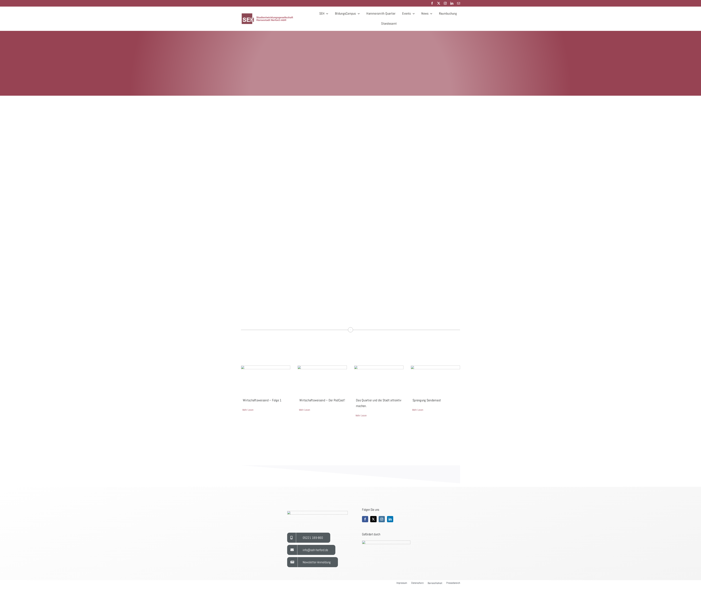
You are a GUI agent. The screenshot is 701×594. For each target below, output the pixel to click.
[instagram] (445, 3)
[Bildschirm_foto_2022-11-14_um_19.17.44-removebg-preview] (268, 14)
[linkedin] (451, 3)
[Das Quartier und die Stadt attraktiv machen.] (378, 378)
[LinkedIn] (390, 519)
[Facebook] (365, 519)
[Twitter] (373, 519)
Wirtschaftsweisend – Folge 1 (262, 400)
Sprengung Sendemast (427, 400)
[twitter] (438, 3)
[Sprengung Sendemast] (435, 378)
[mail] (458, 3)
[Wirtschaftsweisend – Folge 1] (265, 378)
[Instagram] (382, 519)
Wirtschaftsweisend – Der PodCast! (322, 400)
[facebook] (432, 3)
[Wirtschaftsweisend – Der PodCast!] (322, 378)
